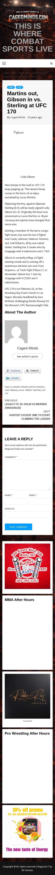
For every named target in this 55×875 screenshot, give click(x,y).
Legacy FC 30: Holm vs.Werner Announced (26, 404)
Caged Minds (18, 117)
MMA (11, 87)
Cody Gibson (11, 390)
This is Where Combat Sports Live (27, 37)
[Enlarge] (46, 547)
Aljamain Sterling (19, 387)
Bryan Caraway (36, 387)
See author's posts (27, 356)
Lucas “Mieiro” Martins (29, 390)
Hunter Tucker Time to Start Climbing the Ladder (29, 415)
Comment (11, 457)
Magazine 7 (43, 866)
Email (33, 495)
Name (9, 495)
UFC (19, 87)
